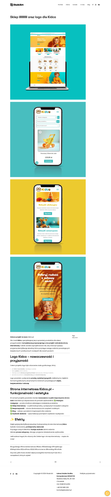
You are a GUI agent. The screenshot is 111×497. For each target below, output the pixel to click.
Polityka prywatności (87, 473)
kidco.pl (31, 337)
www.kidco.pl (19, 400)
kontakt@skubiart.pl (64, 490)
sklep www (75, 337)
